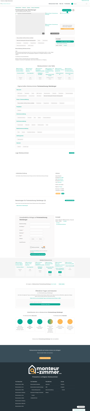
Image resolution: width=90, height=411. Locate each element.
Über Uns (61, 3)
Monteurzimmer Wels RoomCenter (50, 268)
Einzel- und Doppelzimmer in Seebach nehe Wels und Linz (60, 269)
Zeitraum (21, 238)
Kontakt (63, 193)
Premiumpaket (72, 67)
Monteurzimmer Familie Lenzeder (50, 75)
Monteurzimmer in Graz (19, 395)
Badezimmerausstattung (22, 128)
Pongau (60, 186)
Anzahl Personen (22, 242)
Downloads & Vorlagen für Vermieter (37, 392)
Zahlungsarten (20, 135)
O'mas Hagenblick (30, 73)
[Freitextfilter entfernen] (86, 3)
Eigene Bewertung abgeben (70, 200)
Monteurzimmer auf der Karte (62, 43)
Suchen (88, 4)
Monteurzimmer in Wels (19, 389)
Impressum (48, 384)
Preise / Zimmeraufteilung (23, 99)
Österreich (59, 182)
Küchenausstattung (21, 121)
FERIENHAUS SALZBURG (40, 74)
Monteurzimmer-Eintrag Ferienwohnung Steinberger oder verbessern (50, 329)
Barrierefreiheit (81, 406)
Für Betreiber (67, 3)
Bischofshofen (60, 179)
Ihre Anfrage (21, 226)
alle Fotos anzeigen (55, 33)
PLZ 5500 (61, 177)
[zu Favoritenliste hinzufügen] (17, 14)
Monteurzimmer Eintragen (45, 358)
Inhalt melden (61, 284)
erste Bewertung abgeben (67, 28)
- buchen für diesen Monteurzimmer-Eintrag (70, 328)
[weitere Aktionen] (73, 10)
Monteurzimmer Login (85, 0)
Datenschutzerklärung (35, 250)
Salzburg (61, 180)
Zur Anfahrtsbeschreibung (61, 224)
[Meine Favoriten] (72, 4)
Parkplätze (19, 106)
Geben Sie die (22, 205)
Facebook (62, 384)
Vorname (21, 230)
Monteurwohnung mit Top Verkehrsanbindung (69, 74)
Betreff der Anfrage (22, 223)
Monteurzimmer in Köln (19, 406)
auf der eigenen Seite (60, 327)
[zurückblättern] (18, 24)
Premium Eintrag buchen (35, 389)
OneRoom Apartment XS (59, 74)
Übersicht (19, 89)
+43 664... (60, 45)
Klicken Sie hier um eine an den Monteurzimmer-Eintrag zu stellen (45, 298)
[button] (30, 24)
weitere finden (30, 327)
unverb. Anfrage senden (66, 10)
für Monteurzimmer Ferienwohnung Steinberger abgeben (20, 328)
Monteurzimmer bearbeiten (35, 384)
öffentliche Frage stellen (45, 304)
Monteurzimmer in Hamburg (20, 400)
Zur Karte (58, 222)
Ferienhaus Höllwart (20, 73)
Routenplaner (58, 193)
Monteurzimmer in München (20, 403)
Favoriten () (79, 409)
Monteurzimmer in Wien (19, 384)
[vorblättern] (42, 24)
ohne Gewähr (53, 284)
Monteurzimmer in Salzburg (20, 392)
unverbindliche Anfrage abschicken (38, 254)
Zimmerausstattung (21, 114)
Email (20, 235)
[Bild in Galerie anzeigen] (52, 18)
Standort (19, 143)
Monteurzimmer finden (53, 3)
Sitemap (47, 392)
